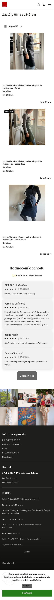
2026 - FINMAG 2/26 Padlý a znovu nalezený (20, 499)
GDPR (4, 448)
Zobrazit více (27, 375)
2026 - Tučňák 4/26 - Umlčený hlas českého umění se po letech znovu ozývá (26, 512)
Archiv (27, 551)
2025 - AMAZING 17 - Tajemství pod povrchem (21, 539)
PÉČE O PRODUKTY (10, 452)
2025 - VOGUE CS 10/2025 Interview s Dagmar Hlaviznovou (21, 526)
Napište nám (7, 457)
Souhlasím (27, 593)
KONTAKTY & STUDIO (11, 440)
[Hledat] (38, 4)
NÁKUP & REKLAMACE (11, 444)
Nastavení (27, 585)
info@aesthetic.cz (10, 478)
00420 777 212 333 (10, 482)
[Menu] (49, 5)
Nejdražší (13, 26)
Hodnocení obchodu (27, 268)
